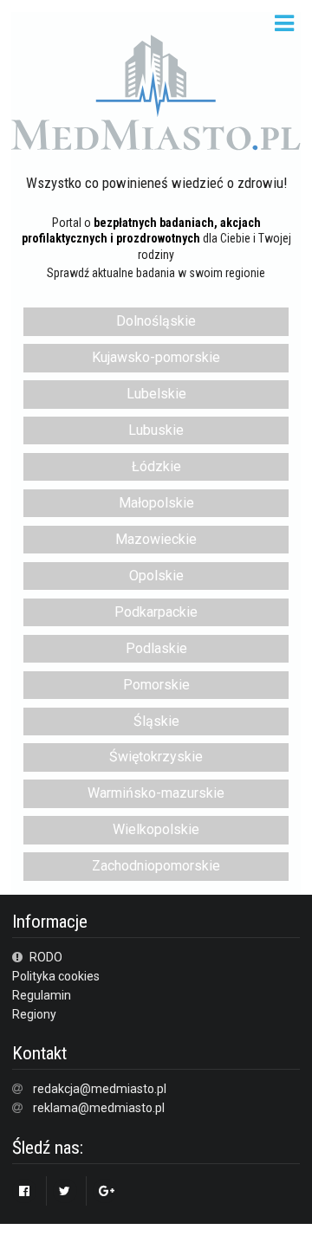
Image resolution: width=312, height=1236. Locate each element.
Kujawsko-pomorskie (156, 357)
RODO (44, 957)
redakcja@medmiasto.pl (99, 1089)
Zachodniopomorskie (156, 865)
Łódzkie (156, 466)
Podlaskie (156, 648)
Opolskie (156, 575)
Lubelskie (156, 393)
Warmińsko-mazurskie (156, 793)
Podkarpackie (156, 612)
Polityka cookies (56, 976)
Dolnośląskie (156, 321)
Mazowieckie (156, 539)
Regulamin (41, 995)
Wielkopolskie (156, 829)
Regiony (34, 1014)
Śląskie (156, 721)
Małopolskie (156, 503)
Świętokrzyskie (156, 756)
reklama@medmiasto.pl (99, 1108)
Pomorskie (156, 684)
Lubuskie (156, 430)
